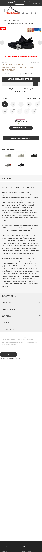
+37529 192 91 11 (7, 2)
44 (27, 111)
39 (21, 104)
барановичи (6, 339)
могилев (30, 339)
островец (13, 342)
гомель (19, 339)
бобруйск (14, 344)
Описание (6, 178)
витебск (13, 339)
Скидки (4, 551)
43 (19, 111)
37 (5, 104)
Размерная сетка (33, 98)
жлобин (35, 342)
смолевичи (21, 342)
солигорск (15, 337)
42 (12, 111)
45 (34, 111)
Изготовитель (8, 329)
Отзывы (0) (6, 303)
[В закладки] (3, 29)
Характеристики (9, 296)
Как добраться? (8, 309)
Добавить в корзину (21, 128)
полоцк (22, 337)
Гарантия (6, 323)
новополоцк (30, 337)
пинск (8, 344)
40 (5, 111)
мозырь (8, 337)
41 (29, 104)
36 (37, 104)
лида (3, 344)
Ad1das (4, 62)
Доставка (6, 316)
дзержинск (5, 342)
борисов (29, 342)
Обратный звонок (19, 2)
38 (13, 104)
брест (24, 339)
